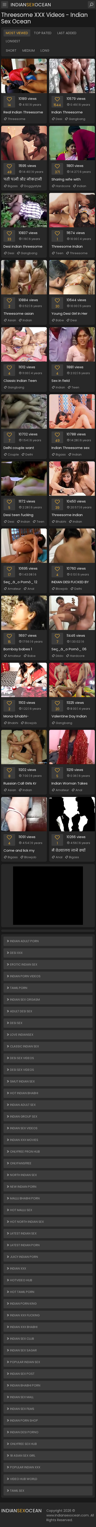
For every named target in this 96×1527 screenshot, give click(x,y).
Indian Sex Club (21, 1338)
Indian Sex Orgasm (24, 999)
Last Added (66, 33)
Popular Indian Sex (24, 1362)
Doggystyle (32, 186)
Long (45, 50)
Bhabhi (61, 521)
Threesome (16, 119)
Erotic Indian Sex (23, 964)
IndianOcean (30, 4)
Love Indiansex (21, 1034)
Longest (13, 41)
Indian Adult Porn (24, 941)
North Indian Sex (23, 1175)
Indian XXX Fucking (24, 1315)
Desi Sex (15, 1023)
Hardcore (63, 186)
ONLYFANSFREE (20, 1163)
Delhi (29, 454)
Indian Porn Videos (25, 976)
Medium (28, 50)
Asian (12, 320)
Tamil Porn (18, 988)
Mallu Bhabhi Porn (24, 1198)
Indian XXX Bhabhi (23, 1327)
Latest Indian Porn (24, 1245)
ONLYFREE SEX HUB (23, 1444)
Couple (13, 454)
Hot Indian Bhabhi (23, 1093)
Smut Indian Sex (22, 1081)
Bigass (13, 186)
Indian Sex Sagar (23, 1350)
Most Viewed (17, 33)
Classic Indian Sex (24, 1046)
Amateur (14, 588)
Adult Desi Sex (20, 1011)
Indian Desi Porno (23, 1432)
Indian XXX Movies (23, 1140)
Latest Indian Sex (23, 1233)
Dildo (59, 656)
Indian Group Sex (23, 1116)
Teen (59, 253)
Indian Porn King (23, 1303)
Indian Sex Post (21, 1373)
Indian (81, 186)
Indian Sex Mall (21, 1397)
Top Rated (42, 33)
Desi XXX (16, 953)
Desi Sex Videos (21, 1058)
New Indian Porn (22, 1186)
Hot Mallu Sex (20, 1210)
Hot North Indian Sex (26, 1221)
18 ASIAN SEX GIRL (22, 1455)
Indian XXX (17, 1268)
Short (11, 50)
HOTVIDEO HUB (20, 1280)
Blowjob (62, 588)
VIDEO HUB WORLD (23, 1479)
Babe (60, 320)
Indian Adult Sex (22, 1105)
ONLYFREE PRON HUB (24, 1151)
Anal (30, 588)
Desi (59, 119)
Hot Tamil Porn (21, 1292)
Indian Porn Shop (23, 1420)
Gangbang (77, 119)
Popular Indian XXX (24, 1467)
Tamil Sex (16, 1490)
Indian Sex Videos (23, 1128)
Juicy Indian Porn (23, 1257)
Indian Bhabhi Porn (24, 1385)
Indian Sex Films (21, 1409)
